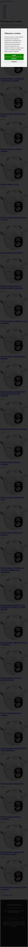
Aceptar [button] (14, 55)
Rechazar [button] (14, 58)
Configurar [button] (14, 61)
